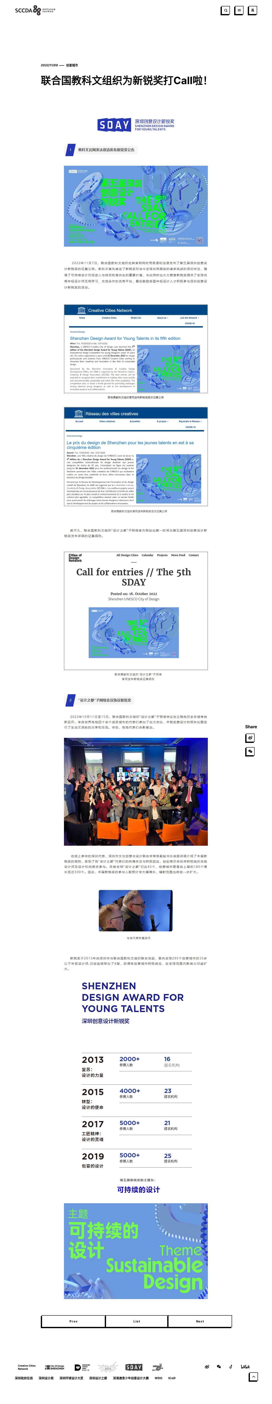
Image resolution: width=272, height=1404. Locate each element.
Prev (73, 1321)
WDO (158, 1378)
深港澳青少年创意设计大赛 (131, 1378)
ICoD (172, 1378)
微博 (207, 1366)
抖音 (230, 1366)
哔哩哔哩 (245, 1366)
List (136, 1321)
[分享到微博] (250, 738)
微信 (218, 1366)
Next (200, 1321)
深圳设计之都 (98, 1378)
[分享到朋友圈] (250, 751)
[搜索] (225, 10)
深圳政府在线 (24, 1378)
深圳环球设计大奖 (71, 1378)
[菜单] (239, 10)
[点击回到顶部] (253, 1376)
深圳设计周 (46, 1378)
